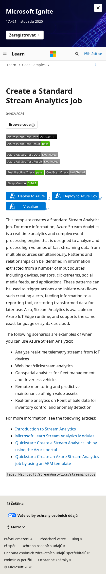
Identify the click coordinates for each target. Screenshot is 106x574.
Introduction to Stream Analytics (45, 429)
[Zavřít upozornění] (98, 8)
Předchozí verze (53, 539)
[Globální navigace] (5, 53)
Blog (75, 539)
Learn (11, 64)
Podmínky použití (18, 559)
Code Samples (34, 64)
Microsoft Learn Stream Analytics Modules (54, 436)
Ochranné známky (53, 559)
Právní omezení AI (19, 539)
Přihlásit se (93, 53)
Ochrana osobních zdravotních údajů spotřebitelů (45, 553)
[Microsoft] (53, 54)
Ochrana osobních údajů (41, 545)
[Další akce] (95, 65)
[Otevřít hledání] (77, 53)
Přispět (10, 545)
